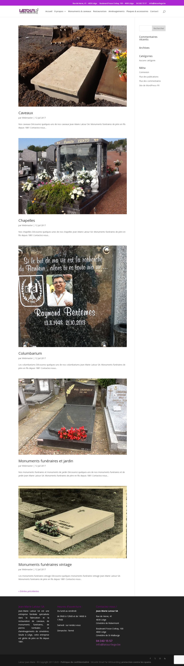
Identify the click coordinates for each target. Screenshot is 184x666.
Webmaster (27, 117)
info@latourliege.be (157, 4)
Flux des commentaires (150, 81)
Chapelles (26, 220)
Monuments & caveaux (79, 11)
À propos (58, 11)
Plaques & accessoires (137, 11)
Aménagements (116, 11)
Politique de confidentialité (75, 662)
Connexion (144, 72)
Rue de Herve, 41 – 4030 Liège (85, 4)
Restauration (100, 11)
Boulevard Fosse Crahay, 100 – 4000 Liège (117, 4)
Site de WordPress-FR (149, 85)
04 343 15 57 (141, 4)
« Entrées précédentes (28, 591)
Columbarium (30, 353)
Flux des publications (148, 76)
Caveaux (25, 112)
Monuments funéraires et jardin (45, 460)
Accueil (48, 11)
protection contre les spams (136, 662)
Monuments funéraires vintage (45, 564)
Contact (154, 11)
